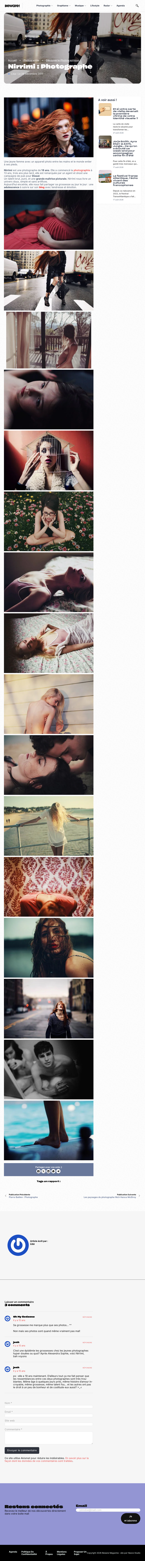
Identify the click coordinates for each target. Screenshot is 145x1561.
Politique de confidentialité (29, 1553)
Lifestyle (94, 5)
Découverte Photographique (62, 60)
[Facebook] (38, 1171)
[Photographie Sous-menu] (52, 5)
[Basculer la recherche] (137, 5)
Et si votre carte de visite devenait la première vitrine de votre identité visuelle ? (125, 114)
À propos (49, 1553)
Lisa (32, 1244)
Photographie (43, 5)
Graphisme (62, 5)
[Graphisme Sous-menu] (70, 5)
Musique (79, 5)
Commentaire (13, 1429)
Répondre (87, 1317)
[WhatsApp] (53, 1171)
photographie (82, 170)
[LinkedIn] (48, 1171)
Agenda (121, 5)
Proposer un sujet (80, 1553)
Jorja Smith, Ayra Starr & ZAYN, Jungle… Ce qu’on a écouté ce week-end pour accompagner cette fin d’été (125, 149)
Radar (107, 5)
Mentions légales (62, 1553)
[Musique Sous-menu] (85, 5)
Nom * (8, 1403)
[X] (43, 1171)
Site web (10, 1420)
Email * (9, 1411)
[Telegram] (58, 1171)
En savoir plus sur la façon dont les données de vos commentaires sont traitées (47, 1459)
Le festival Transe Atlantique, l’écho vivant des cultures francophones (125, 180)
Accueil (12, 60)
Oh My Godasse (24, 1317)
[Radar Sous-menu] (111, 5)
